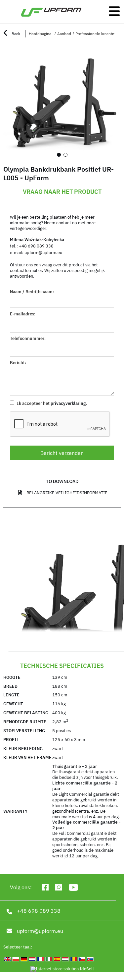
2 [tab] (65, 155)
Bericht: (18, 362)
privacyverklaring (68, 403)
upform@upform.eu (43, 252)
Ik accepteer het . (51, 403)
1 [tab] (59, 155)
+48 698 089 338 (36, 246)
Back (15, 33)
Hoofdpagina (40, 33)
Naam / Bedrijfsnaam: (32, 292)
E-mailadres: (22, 314)
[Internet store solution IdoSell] (62, 969)
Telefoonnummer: (28, 338)
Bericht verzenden (62, 453)
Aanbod (64, 33)
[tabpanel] (62, 103)
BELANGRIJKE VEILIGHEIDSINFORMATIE (66, 493)
